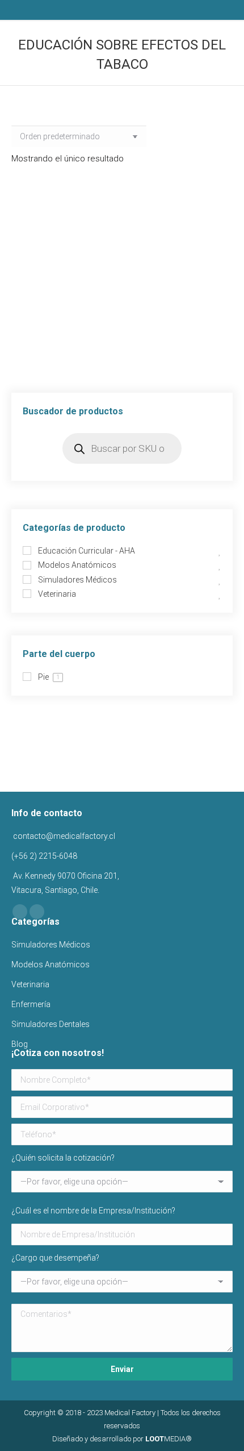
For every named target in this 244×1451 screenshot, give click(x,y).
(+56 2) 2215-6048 (44, 855)
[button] (215, 306)
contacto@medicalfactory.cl (63, 836)
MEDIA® (168, 1439)
